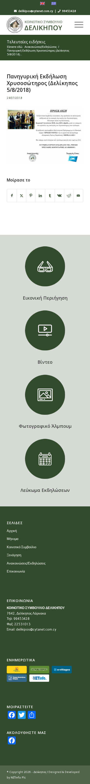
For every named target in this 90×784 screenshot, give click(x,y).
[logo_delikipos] (37, 25)
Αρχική (12, 531)
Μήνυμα (12, 539)
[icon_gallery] (45, 395)
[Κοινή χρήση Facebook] (11, 195)
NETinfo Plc (18, 777)
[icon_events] (45, 459)
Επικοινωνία (16, 571)
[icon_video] (45, 330)
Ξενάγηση (14, 555)
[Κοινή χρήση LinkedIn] (40, 195)
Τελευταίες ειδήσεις (26, 42)
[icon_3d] (45, 266)
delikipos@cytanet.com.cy (36, 629)
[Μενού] (76, 25)
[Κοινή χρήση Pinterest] (31, 195)
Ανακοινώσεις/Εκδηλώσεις (26, 563)
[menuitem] (76, 25)
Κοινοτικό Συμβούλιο (21, 547)
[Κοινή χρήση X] (21, 195)
